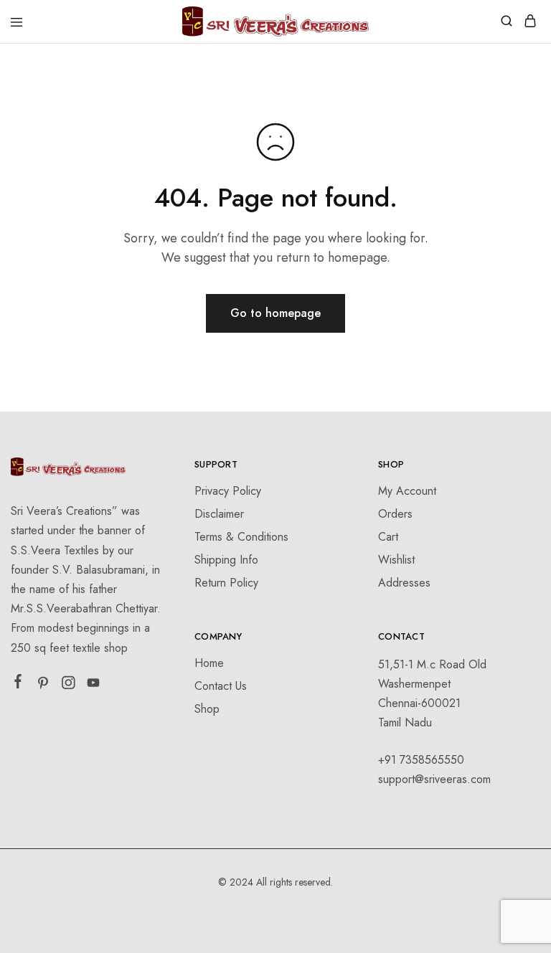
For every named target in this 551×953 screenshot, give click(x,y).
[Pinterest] (43, 685)
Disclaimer (219, 514)
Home (209, 663)
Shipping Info (226, 559)
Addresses (404, 582)
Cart (388, 536)
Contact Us (220, 686)
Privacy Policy (227, 491)
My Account (407, 491)
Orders (395, 514)
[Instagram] (68, 685)
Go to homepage (275, 313)
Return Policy (226, 582)
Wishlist (396, 559)
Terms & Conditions (241, 536)
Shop (207, 709)
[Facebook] (18, 684)
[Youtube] (93, 685)
